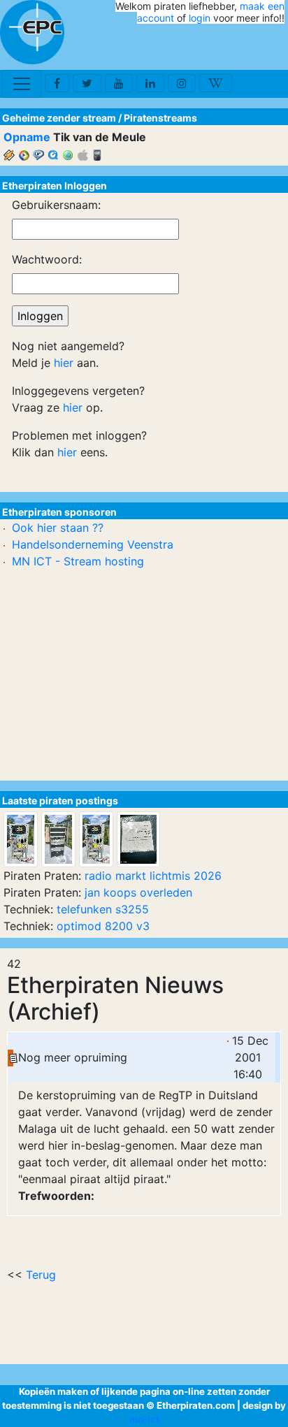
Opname (26, 137)
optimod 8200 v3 (103, 926)
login (199, 18)
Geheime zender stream (59, 118)
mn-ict (144, 1419)
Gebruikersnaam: (56, 205)
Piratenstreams (160, 118)
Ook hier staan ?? (57, 528)
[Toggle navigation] (21, 84)
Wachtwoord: (47, 259)
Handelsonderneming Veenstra (92, 544)
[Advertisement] (203, 47)
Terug (41, 1275)
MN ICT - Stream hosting (78, 561)
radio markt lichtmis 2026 (153, 876)
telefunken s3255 (103, 909)
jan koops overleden (138, 892)
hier (63, 363)
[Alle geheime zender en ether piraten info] (32, 32)
